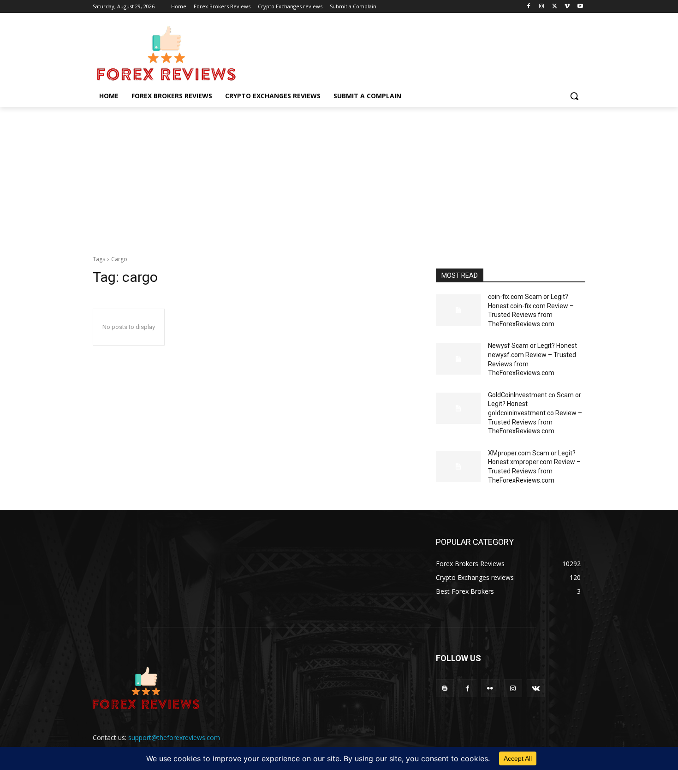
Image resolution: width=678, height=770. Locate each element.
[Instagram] (541, 6)
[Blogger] (445, 688)
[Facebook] (528, 6)
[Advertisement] (339, 176)
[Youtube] (580, 6)
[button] (574, 96)
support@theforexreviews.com (174, 737)
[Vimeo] (567, 6)
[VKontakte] (536, 688)
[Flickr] (490, 688)
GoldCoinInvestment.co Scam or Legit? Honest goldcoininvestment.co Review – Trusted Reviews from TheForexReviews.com (535, 413)
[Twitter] (554, 6)
